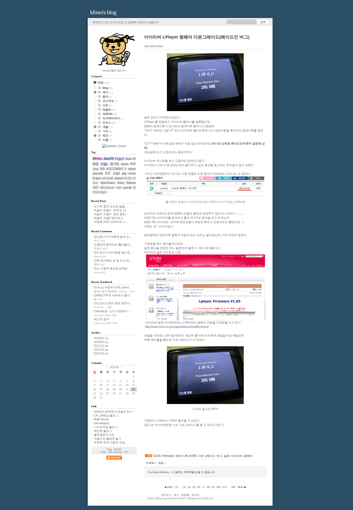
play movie (129, 173)
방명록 (132, 22)
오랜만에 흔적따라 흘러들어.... (113, 244)
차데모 (127, 178)
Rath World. (101, 419)
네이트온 (107, 178)
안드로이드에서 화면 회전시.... (113, 303)
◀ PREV (169, 487)
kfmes (97, 158)
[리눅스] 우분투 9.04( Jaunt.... (113, 287)
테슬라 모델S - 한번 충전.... (111, 214)
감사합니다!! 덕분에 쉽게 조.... (113, 236)
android (118, 178)
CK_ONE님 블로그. (106, 415)
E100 (157, 456)
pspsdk (127, 187)
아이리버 (237, 456)
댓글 (161, 462)
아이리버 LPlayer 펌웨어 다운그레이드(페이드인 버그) (197, 37)
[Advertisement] (200, 445)
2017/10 (99, 353)
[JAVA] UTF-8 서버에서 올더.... (113, 295)
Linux (95, 169)
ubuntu (124, 164)
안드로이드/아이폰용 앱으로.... (113, 252)
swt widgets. (102, 423)
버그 (219, 456)
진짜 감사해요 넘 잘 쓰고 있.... (113, 260)
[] (176, 487)
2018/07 (99, 338)
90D (102, 169)
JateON (108, 158)
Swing (120, 183)
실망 (227, 456)
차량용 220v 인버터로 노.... (111, 222)
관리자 (142, 22)
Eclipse (96, 178)
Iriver (179, 456)
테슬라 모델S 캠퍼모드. (109, 218)
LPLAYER (189, 456)
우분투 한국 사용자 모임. (110, 442)
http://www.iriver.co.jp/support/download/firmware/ (177, 327)
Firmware (168, 456)
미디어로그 (119, 22)
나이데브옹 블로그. (106, 427)
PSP (133, 164)
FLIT (107, 173)
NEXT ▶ (241, 487)
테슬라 (119, 159)
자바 (119, 187)
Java (128, 159)
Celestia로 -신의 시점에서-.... (112, 311)
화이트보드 (107, 187)
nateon (132, 169)
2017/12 (99, 346)
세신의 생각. (102, 319)
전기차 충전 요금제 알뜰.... (111, 206)
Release (131, 183)
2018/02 (99, 342)
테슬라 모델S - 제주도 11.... (111, 210)
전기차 (114, 164)
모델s (104, 164)
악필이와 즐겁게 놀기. (108, 438)
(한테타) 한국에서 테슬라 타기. (113, 411)
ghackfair (97, 173)
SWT (95, 187)
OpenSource (107, 183)
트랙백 (151, 462)
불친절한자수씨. (104, 434)
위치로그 (97, 22)
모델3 (116, 173)
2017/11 (99, 349)
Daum (182, 498)
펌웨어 (248, 456)
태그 (107, 22)
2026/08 (114, 367)
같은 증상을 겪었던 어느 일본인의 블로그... (171, 248)
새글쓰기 (153, 22)
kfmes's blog (103, 12)
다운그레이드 (206, 456)
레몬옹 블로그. (103, 431)
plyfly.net (207, 498)
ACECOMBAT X (116, 169)
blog (146, 46)
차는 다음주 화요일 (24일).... (112, 268)
